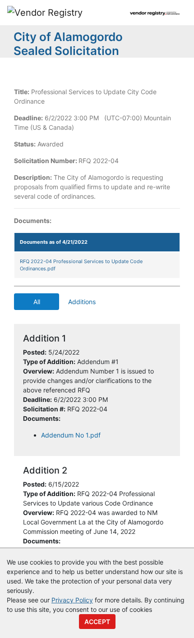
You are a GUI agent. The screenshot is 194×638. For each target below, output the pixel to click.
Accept (97, 621)
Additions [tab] (82, 301)
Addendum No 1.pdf (71, 435)
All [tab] (36, 301)
